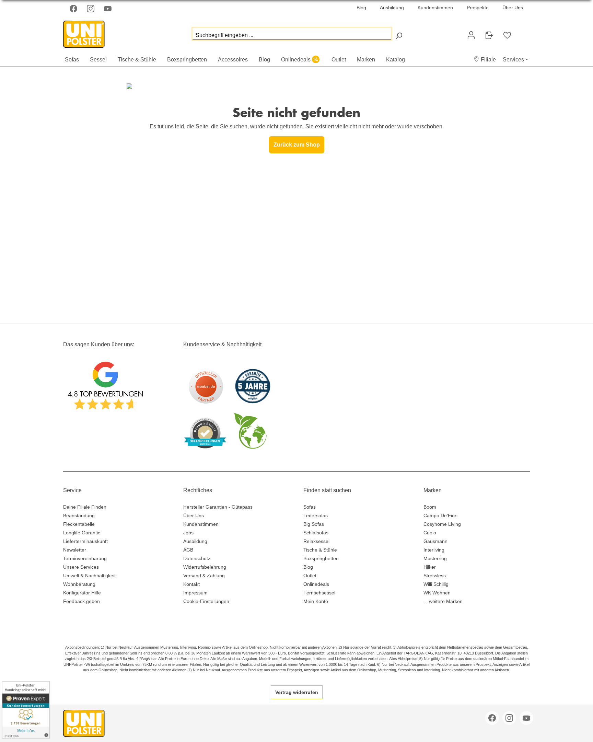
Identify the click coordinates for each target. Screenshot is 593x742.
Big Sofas (313, 524)
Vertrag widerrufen (296, 692)
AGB (188, 550)
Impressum (195, 592)
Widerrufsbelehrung (204, 567)
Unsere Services (81, 567)
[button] (485, 59)
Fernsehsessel (319, 592)
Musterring (435, 558)
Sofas (309, 507)
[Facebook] (74, 8)
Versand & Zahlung (204, 575)
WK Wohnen (437, 592)
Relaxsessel (316, 541)
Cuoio (429, 532)
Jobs (188, 532)
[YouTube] (108, 8)
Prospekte (478, 7)
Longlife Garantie (82, 532)
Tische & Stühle (320, 550)
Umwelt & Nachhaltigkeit (89, 575)
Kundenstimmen (435, 7)
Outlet (309, 575)
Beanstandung (79, 515)
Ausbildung (392, 7)
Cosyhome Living (442, 524)
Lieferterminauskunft (85, 541)
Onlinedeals (316, 584)
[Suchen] (399, 35)
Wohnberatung (79, 584)
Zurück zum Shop (297, 145)
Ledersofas (315, 515)
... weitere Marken (443, 601)
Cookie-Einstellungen (206, 601)
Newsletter (74, 550)
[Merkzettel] (507, 35)
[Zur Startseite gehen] (97, 32)
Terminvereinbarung (85, 558)
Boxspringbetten (321, 558)
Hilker (429, 567)
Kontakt (191, 584)
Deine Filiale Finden (84, 507)
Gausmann (435, 541)
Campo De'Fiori (440, 515)
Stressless (434, 575)
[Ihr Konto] (471, 35)
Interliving (433, 550)
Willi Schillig (436, 584)
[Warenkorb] (521, 32)
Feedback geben (81, 601)
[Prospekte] (489, 35)
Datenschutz (196, 558)
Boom (429, 507)
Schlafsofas (315, 532)
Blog (361, 7)
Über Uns (512, 7)
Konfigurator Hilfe (82, 592)
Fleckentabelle (79, 524)
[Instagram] (91, 8)
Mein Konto (315, 601)
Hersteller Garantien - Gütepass (218, 507)
